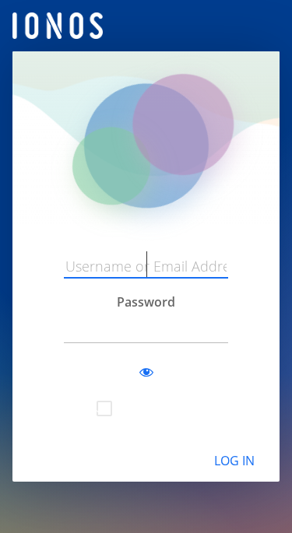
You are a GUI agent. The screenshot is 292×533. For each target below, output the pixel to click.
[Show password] (146, 372)
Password (146, 301)
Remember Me (156, 407)
